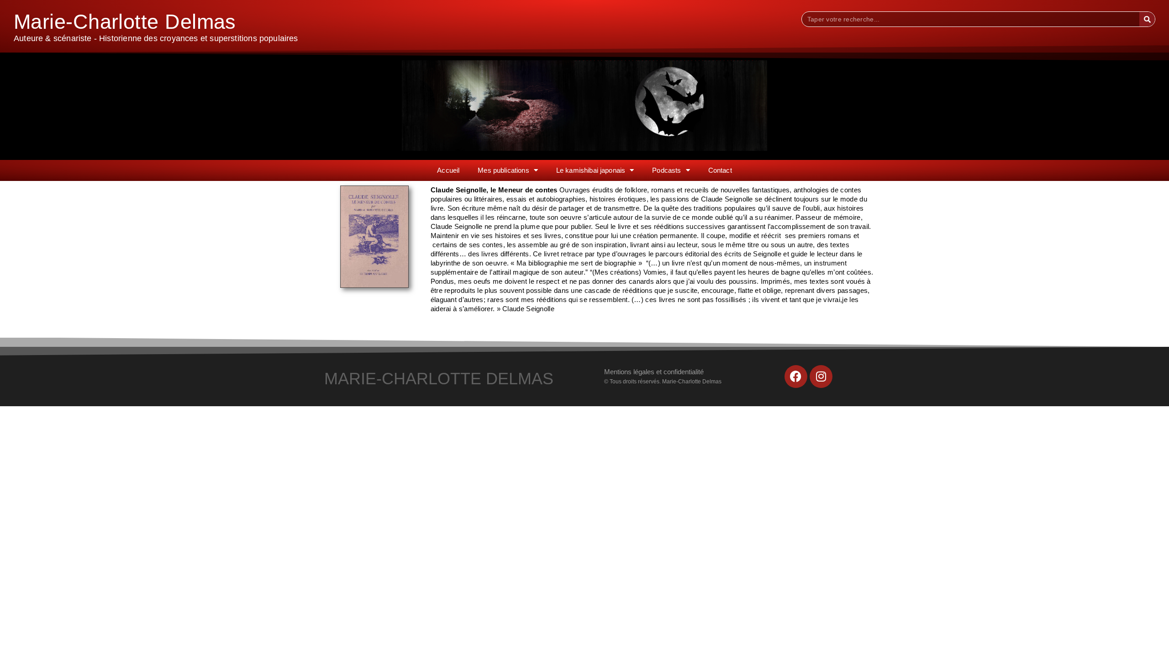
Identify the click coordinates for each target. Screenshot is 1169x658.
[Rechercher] (1147, 19)
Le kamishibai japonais (590, 170)
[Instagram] (821, 376)
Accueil (448, 170)
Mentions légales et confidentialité (654, 372)
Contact (720, 170)
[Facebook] (796, 376)
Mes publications (503, 170)
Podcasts (666, 170)
